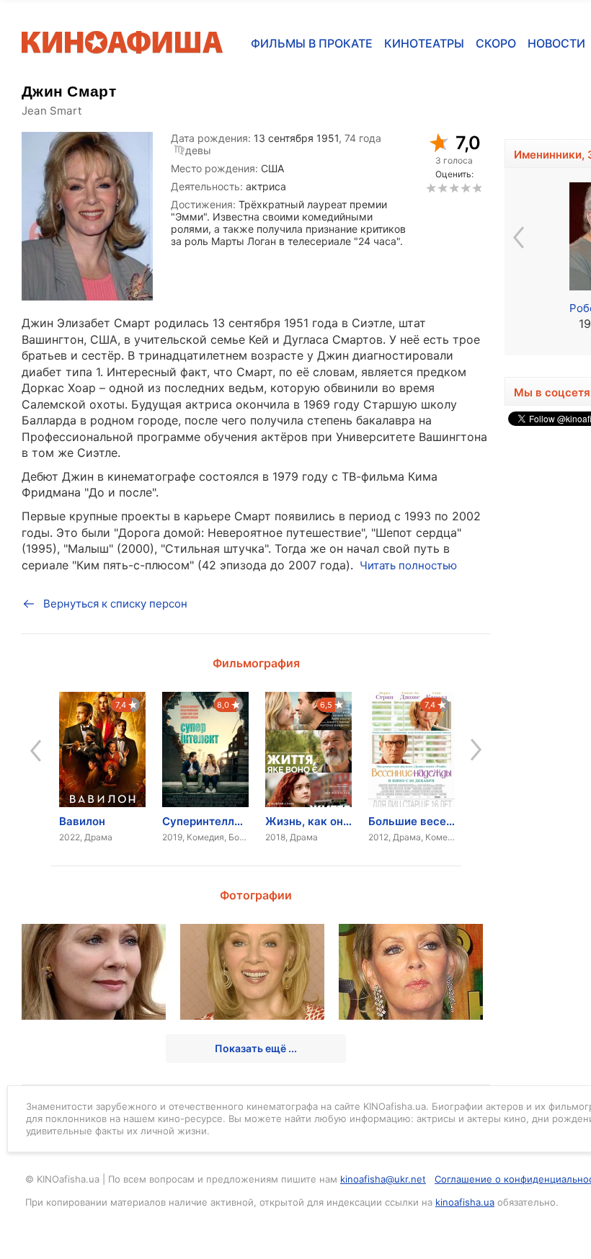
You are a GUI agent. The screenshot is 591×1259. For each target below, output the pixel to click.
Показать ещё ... (256, 1048)
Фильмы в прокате (312, 43)
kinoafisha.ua (464, 1202)
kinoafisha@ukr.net (383, 1179)
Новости (556, 43)
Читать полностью (408, 565)
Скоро (496, 43)
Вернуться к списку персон (115, 603)
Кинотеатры (424, 43)
